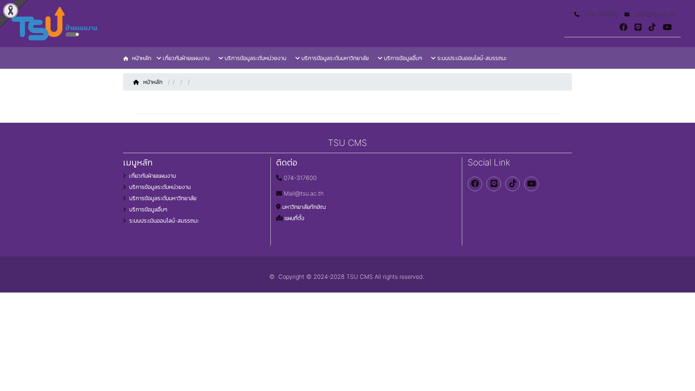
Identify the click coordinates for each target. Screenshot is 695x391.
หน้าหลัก (153, 81)
